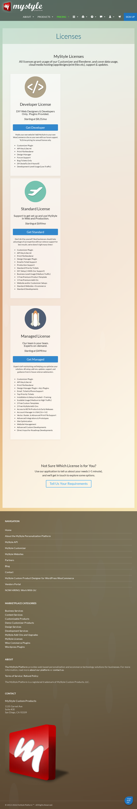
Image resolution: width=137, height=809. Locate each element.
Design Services (13, 626)
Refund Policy (31, 675)
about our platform (40, 669)
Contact (9, 572)
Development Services (16, 630)
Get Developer (35, 127)
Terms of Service (13, 675)
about (27, 16)
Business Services (14, 610)
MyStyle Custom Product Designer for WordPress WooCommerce (39, 578)
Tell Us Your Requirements (68, 483)
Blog (7, 566)
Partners (9, 560)
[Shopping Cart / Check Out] (119, 17)
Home (8, 530)
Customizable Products (17, 618)
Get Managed (35, 359)
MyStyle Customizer (15, 548)
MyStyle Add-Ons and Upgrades (21, 634)
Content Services (14, 614)
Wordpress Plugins (15, 646)
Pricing (61, 16)
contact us (58, 669)
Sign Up (130, 16)
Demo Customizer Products (19, 622)
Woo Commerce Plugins (17, 642)
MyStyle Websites (14, 554)
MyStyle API (11, 542)
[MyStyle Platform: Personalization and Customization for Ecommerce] (38, 752)
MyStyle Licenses (14, 638)
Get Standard (35, 232)
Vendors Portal (13, 584)
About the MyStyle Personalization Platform (28, 536)
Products (44, 16)
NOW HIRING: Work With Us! (20, 590)
